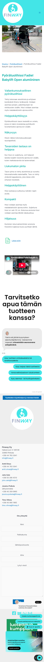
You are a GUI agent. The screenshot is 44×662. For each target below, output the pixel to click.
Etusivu (5, 64)
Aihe (22, 555)
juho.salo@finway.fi (9, 480)
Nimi (22, 524)
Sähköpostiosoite (22, 545)
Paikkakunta (22, 535)
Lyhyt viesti (22, 565)
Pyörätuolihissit (16, 64)
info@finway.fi (7, 458)
